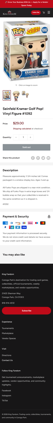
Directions (6, 355)
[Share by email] (48, 158)
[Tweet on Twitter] (43, 158)
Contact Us (7, 360)
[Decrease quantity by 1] (16, 137)
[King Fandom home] (9, 12)
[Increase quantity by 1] (30, 137)
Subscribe (35, 12)
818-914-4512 (8, 303)
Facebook (6, 390)
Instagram (6, 395)
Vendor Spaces (9, 338)
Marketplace (7, 333)
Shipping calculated (22, 128)
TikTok (5, 400)
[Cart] (43, 12)
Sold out (26, 147)
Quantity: (7, 137)
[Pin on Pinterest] (38, 158)
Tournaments (8, 328)
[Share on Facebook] (33, 158)
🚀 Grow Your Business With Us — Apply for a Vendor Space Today (26, 3)
